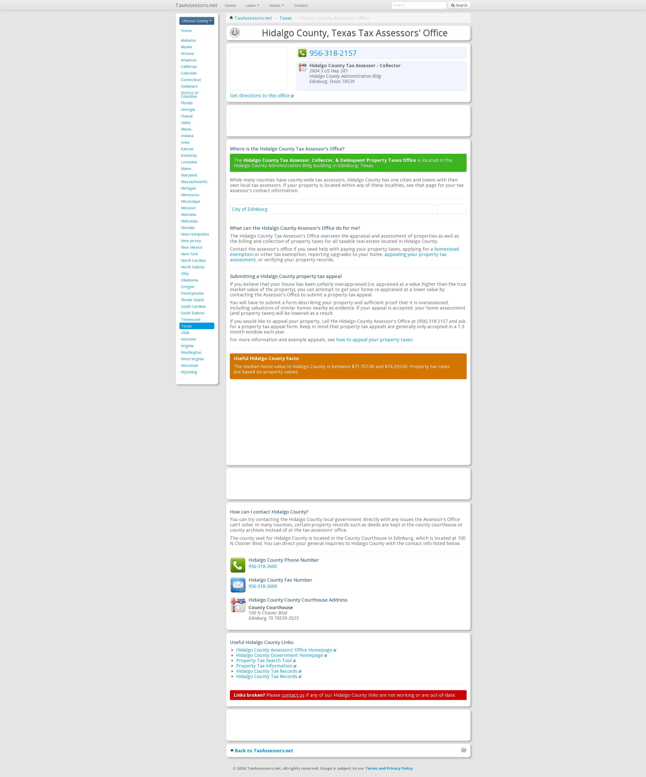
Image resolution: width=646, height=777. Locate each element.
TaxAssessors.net (253, 18)
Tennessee (191, 319)
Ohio (185, 273)
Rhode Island (192, 299)
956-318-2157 (333, 53)
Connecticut (191, 79)
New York (189, 253)
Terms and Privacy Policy (389, 768)
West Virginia (192, 358)
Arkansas (189, 59)
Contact (301, 5)
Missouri (188, 207)
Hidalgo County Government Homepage (280, 655)
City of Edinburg (249, 209)
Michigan (188, 188)
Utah (185, 332)
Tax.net (196, 5)
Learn (251, 5)
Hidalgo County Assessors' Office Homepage (284, 650)
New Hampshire (195, 234)
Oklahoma (189, 279)
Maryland (189, 174)
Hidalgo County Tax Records (267, 671)
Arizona (187, 53)
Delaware (189, 86)
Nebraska (189, 220)
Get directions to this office (260, 95)
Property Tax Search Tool (264, 660)
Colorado (189, 72)
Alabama (188, 40)
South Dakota (192, 312)
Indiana (187, 135)
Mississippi (190, 201)
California (189, 66)
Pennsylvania (192, 293)
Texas (186, 325)
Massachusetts (194, 181)
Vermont (188, 339)
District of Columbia (189, 94)
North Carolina (193, 260)
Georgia (188, 109)
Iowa (185, 142)
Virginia (187, 345)
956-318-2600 (263, 566)
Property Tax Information (264, 666)
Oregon (187, 286)
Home (230, 5)
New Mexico (191, 247)
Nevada (187, 227)
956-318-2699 (263, 586)
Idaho (186, 122)
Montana (188, 214)
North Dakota (192, 266)
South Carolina (193, 306)
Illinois (186, 129)
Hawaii (187, 115)
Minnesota (190, 194)
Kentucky (189, 155)
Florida (187, 102)
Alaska (186, 46)
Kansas (187, 148)
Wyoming (189, 371)
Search (461, 5)
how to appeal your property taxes (374, 339)
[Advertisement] (348, 120)
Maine (186, 168)
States (275, 5)
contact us (293, 695)
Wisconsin (189, 365)
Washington (191, 352)
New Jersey (191, 240)
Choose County (195, 20)
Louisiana (189, 161)
